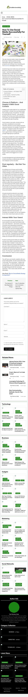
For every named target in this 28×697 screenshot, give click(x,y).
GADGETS (18, 424)
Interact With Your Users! (10, 96)
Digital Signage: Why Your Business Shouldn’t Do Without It (20, 464)
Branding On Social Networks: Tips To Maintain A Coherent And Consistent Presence (19, 545)
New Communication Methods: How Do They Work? (16, 392)
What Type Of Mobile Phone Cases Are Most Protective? (7, 498)
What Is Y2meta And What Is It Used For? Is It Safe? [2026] (20, 667)
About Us (18, 688)
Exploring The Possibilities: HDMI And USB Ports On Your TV (20, 511)
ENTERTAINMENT (6, 424)
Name (6, 324)
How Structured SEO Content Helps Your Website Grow (6, 531)
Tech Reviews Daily (8, 37)
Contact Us (23, 688)
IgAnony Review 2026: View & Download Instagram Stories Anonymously (17, 363)
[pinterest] (14, 3)
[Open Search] (26, 12)
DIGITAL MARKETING (7, 525)
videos (4, 130)
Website (6, 336)
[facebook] (12, 3)
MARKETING (5, 527)
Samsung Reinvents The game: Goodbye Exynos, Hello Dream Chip (7, 511)
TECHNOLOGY (6, 412)
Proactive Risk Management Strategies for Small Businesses (20, 451)
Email (5, 330)
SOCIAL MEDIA (6, 26)
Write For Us (21, 690)
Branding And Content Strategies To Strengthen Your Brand (7, 544)
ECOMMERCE (18, 527)
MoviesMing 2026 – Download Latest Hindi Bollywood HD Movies (6, 680)
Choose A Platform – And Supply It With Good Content (13, 92)
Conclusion (6, 98)
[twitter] (16, 3)
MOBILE (22, 480)
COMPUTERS (18, 504)
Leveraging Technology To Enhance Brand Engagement (7, 590)
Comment (7, 306)
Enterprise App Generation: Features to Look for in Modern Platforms (7, 667)
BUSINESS (18, 411)
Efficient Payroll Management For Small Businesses (7, 464)
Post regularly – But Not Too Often (12, 94)
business (7, 65)
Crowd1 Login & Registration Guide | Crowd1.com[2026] (19, 417)
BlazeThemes (7, 691)
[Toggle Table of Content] (22, 89)
